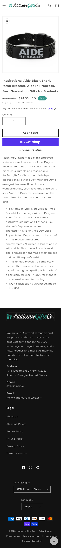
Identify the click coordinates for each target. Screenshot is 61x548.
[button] (4, 5)
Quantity (7, 114)
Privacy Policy (15, 446)
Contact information (32, 541)
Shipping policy (50, 536)
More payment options (31, 150)
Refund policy (45, 531)
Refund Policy (15, 438)
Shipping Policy (16, 424)
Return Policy (15, 431)
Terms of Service (17, 453)
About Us (12, 416)
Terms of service (31, 536)
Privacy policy (13, 536)
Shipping (6, 103)
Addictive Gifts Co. (26, 531)
